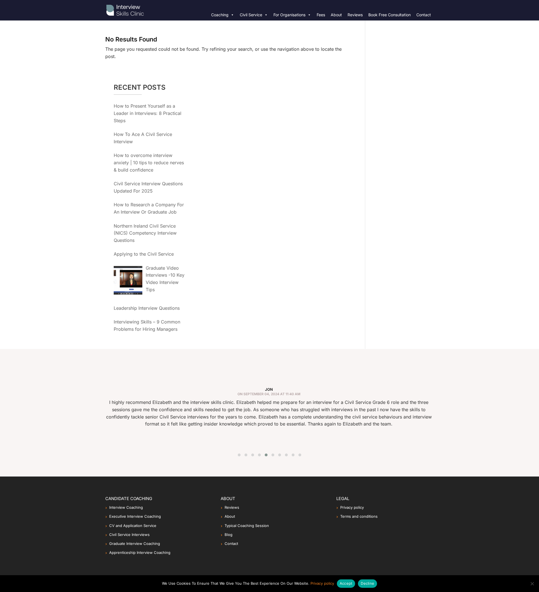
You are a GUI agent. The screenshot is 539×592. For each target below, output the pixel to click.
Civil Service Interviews (129, 534)
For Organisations (289, 14)
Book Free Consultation (389, 14)
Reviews (355, 14)
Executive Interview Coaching (135, 516)
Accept (346, 583)
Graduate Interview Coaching (134, 543)
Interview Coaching (126, 507)
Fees (321, 14)
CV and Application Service (132, 525)
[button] (239, 455)
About (336, 14)
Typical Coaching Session (247, 525)
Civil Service (251, 14)
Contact (423, 14)
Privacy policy (352, 507)
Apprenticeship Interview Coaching (139, 552)
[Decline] (532, 583)
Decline (367, 583)
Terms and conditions (359, 516)
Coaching (220, 14)
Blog (228, 534)
